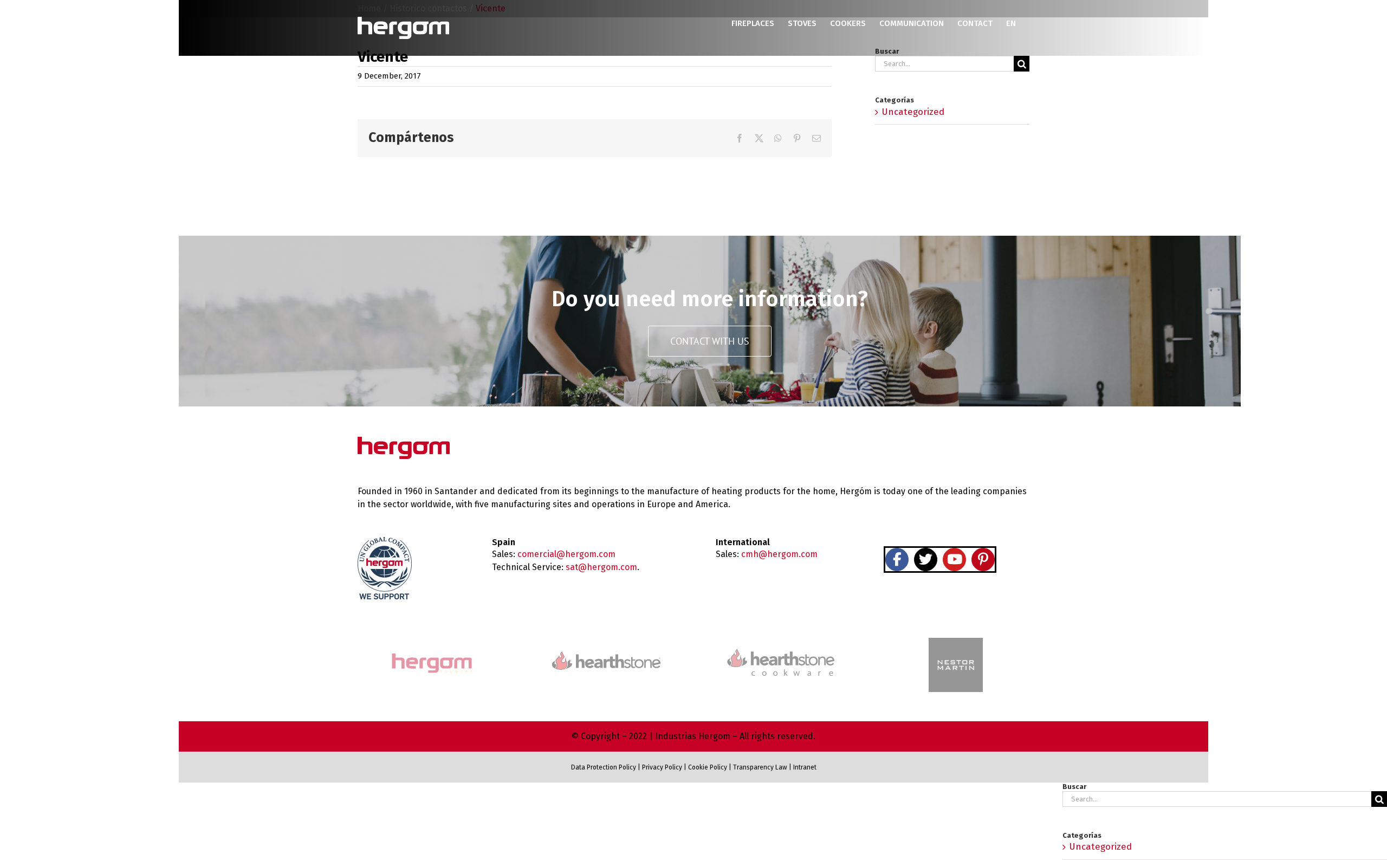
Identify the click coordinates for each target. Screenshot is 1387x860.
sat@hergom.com (601, 567)
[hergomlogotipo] (404, 441)
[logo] (781, 647)
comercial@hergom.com (566, 554)
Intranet (804, 767)
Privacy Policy (662, 767)
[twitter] (925, 559)
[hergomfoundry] (431, 654)
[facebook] (897, 559)
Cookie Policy (707, 767)
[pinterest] (983, 559)
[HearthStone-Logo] (606, 656)
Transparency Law (759, 767)
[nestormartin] (956, 642)
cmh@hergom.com (779, 554)
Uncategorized (913, 112)
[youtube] (954, 559)
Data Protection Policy (603, 767)
